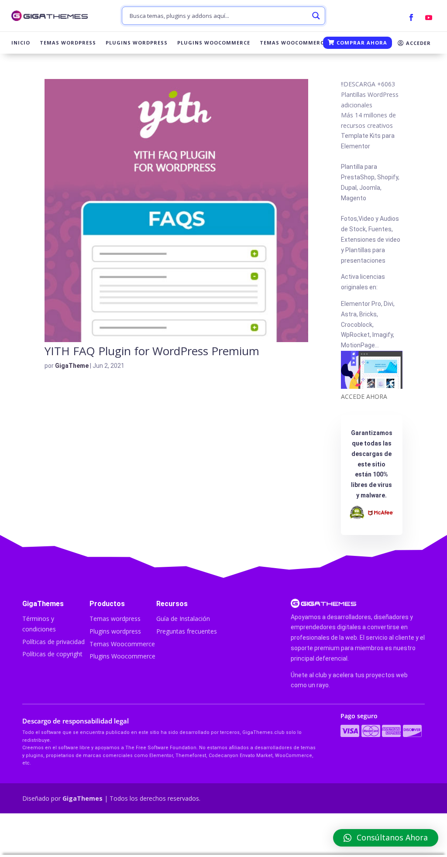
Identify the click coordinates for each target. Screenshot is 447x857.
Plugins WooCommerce (213, 43)
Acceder (417, 43)
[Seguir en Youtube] (429, 17)
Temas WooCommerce (293, 43)
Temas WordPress (68, 43)
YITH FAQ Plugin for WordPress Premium (152, 351)
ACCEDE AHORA (364, 396)
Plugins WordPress (137, 43)
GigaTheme (72, 365)
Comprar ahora (361, 42)
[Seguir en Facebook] (411, 17)
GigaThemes (82, 798)
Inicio (20, 43)
